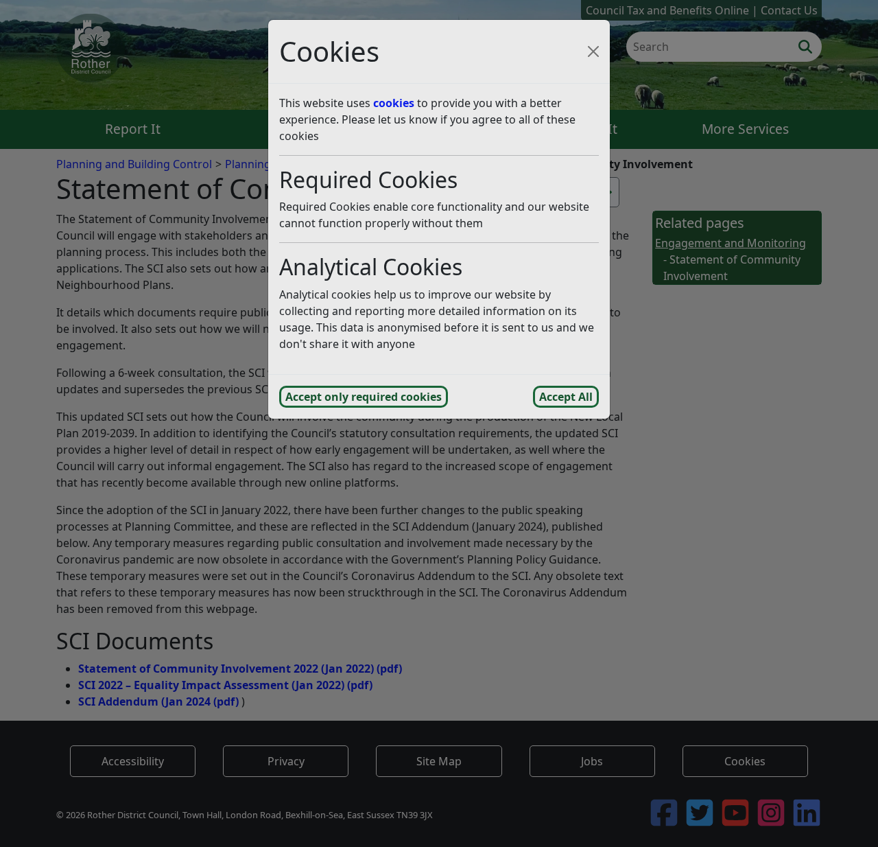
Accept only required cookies (363, 396)
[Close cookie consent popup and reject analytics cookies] (593, 51)
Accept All (566, 396)
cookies (393, 103)
